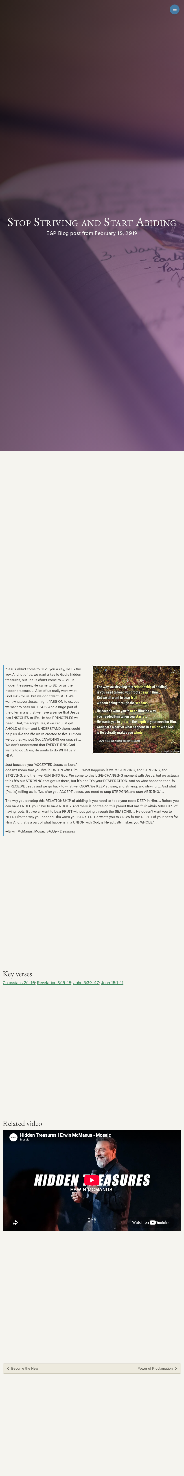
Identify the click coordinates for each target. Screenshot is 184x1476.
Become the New (24, 1368)
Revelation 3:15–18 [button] (54, 983)
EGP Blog (57, 233)
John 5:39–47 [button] (86, 983)
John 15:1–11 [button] (112, 983)
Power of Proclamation (155, 1368)
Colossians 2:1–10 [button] (19, 983)
